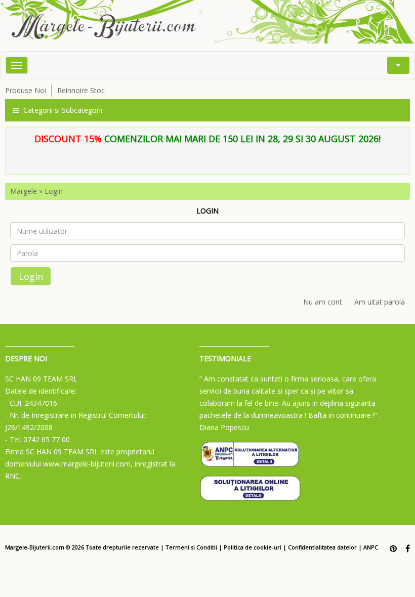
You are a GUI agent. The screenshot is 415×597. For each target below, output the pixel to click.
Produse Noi (25, 90)
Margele (23, 191)
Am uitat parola (379, 302)
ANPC (370, 547)
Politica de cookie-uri (252, 547)
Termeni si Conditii (191, 547)
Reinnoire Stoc (81, 90)
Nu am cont (322, 302)
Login (54, 191)
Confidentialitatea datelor (322, 547)
